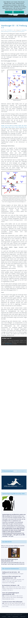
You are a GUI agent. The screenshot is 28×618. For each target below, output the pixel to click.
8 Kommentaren (20, 31)
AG (3, 587)
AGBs (9, 616)
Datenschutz (15, 616)
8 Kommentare (13, 471)
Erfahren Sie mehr (18, 12)
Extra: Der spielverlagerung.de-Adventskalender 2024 (10, 593)
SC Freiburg (12, 31)
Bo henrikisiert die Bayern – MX (10, 585)
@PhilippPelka (8, 343)
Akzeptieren (9, 12)
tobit (3, 579)
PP (4, 30)
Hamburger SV (7, 31)
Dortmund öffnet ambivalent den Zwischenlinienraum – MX (11, 577)
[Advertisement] (14, 406)
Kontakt (4, 616)
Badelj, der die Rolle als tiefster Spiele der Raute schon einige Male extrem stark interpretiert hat (14, 126)
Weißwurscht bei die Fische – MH (11, 572)
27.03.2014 (9, 30)
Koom (4, 573)
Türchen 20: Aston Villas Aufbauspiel (12, 601)
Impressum (22, 616)
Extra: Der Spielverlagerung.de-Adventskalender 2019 (9, 560)
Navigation (4, 19)
